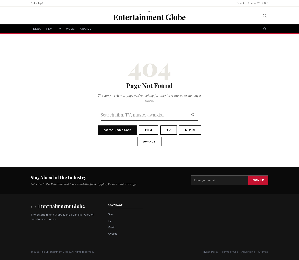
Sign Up (258, 180)
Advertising (248, 251)
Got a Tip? (37, 3)
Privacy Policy (210, 251)
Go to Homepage (117, 130)
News (37, 28)
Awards (85, 28)
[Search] (264, 15)
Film (49, 28)
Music (70, 28)
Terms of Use (230, 251)
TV (59, 28)
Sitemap (263, 251)
